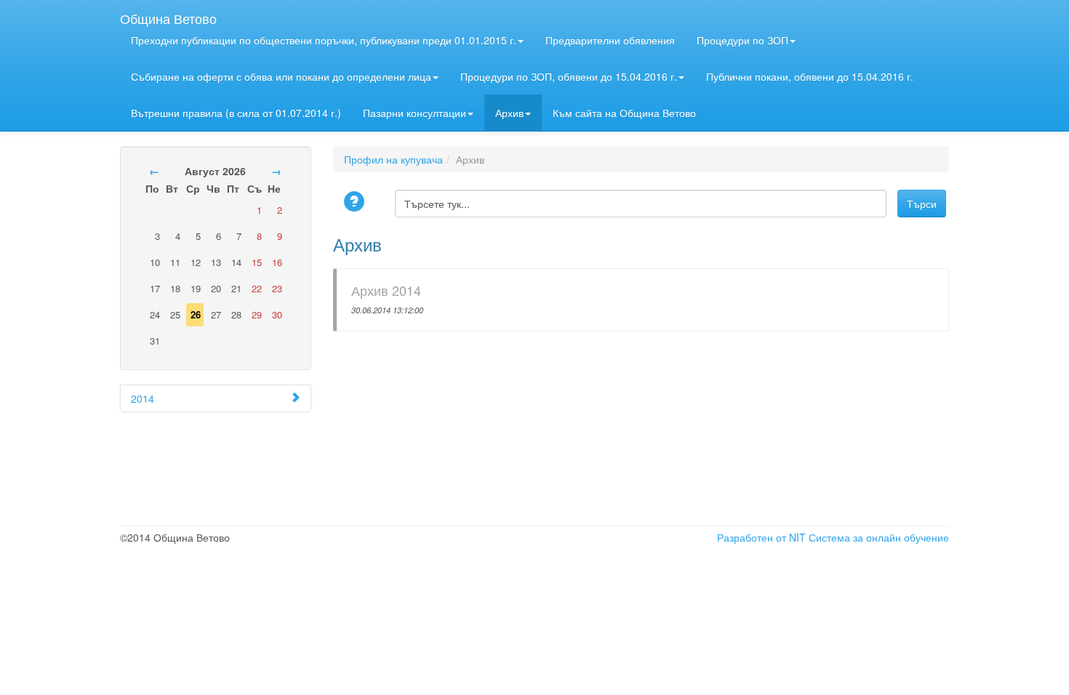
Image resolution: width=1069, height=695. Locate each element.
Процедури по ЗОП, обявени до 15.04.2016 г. (568, 76)
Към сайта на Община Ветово (624, 112)
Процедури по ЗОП (742, 40)
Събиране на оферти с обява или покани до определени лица (281, 76)
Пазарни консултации (414, 112)
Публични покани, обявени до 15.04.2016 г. (809, 76)
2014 (142, 398)
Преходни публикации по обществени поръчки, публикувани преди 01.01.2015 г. (323, 40)
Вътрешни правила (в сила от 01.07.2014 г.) (236, 112)
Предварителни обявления (610, 40)
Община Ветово (168, 15)
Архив (509, 112)
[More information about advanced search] (356, 202)
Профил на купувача (393, 159)
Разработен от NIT (761, 537)
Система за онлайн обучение (879, 537)
